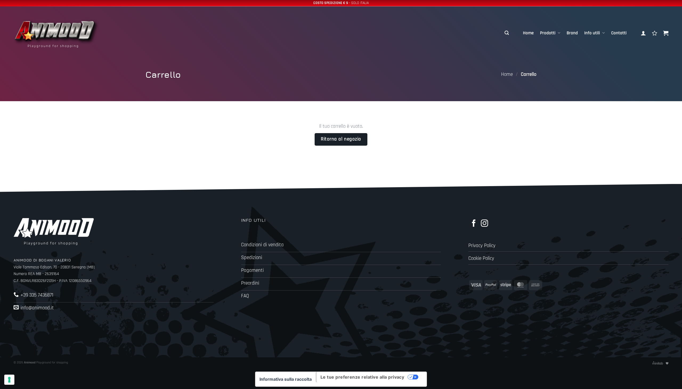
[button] (507, 33)
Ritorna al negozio (341, 139)
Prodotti (547, 33)
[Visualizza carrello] (665, 33)
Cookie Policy (481, 258)
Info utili (592, 33)
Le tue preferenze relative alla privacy (362, 377)
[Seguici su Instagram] (484, 224)
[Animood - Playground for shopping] (61, 33)
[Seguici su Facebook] (473, 224)
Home (528, 33)
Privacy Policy (482, 245)
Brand (572, 33)
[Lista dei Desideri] (654, 33)
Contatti (619, 33)
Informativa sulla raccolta (285, 379)
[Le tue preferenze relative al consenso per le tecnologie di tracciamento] (9, 380)
